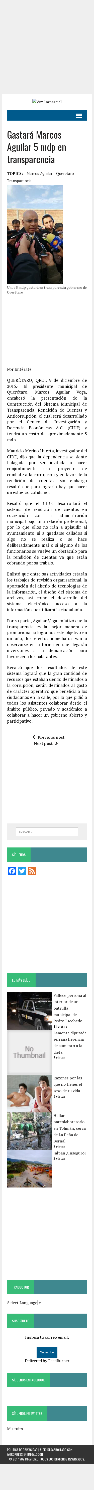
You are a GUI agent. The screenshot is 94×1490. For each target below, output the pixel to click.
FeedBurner (58, 1360)
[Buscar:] (47, 831)
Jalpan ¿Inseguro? (69, 1153)
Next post (43, 743)
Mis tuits (15, 1428)
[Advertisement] (47, 47)
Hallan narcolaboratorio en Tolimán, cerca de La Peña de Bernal (69, 1128)
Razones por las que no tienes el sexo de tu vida (67, 1084)
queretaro (65, 173)
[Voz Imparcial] (47, 102)
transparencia (19, 180)
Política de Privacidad (22, 1449)
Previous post (51, 737)
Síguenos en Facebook (28, 1379)
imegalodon (35, 1454)
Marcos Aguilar (39, 173)
